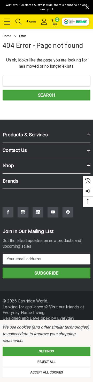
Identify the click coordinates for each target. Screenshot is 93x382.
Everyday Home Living (23, 312)
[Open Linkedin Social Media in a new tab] (38, 212)
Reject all (46, 362)
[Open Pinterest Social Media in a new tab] (68, 212)
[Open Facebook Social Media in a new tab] (8, 212)
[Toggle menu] (8, 21)
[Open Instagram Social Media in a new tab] (23, 212)
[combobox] (46, 81)
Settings (46, 351)
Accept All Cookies (46, 372)
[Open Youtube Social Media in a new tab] (53, 212)
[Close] (87, 7)
